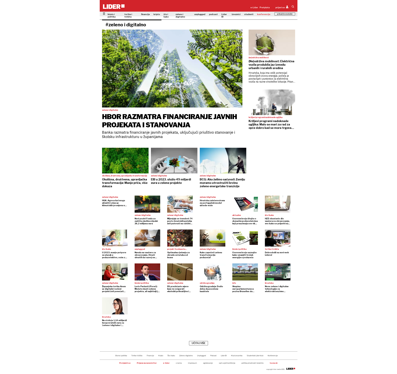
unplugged (199, 14)
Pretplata (265, 7)
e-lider (166, 363)
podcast (213, 14)
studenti (248, 14)
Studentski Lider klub (255, 355)
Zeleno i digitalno (186, 355)
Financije (150, 355)
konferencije (263, 14)
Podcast (213, 355)
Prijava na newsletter (147, 363)
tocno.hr (274, 363)
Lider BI (224, 15)
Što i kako (171, 355)
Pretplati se (125, 363)
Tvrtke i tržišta (136, 355)
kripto (157, 14)
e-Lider (254, 7)
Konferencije (273, 355)
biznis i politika (112, 15)
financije (145, 14)
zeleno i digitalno (180, 15)
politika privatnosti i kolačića (252, 363)
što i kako (166, 15)
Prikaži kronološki (284, 14)
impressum (192, 363)
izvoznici (236, 14)
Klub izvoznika (236, 355)
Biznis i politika (121, 355)
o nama (179, 363)
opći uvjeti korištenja (227, 363)
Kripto (160, 355)
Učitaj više (198, 343)
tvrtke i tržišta (128, 15)
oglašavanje (208, 363)
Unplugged (201, 355)
